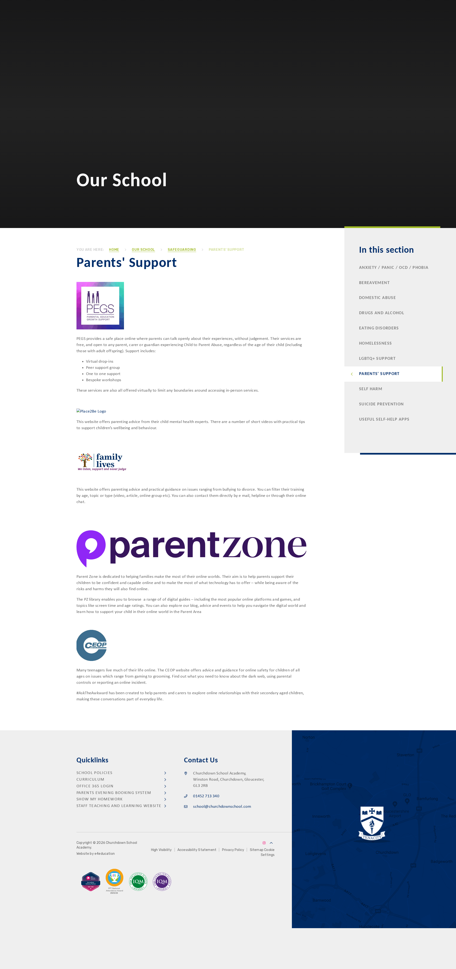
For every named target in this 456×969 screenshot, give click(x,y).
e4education (105, 854)
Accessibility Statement (196, 850)
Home (114, 250)
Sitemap (256, 850)
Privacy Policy (233, 850)
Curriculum (90, 779)
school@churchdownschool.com (222, 806)
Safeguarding (182, 250)
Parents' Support (226, 250)
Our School (143, 250)
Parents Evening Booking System (113, 793)
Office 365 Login (95, 786)
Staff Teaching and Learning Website (118, 806)
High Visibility (161, 850)
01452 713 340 (206, 796)
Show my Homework (99, 799)
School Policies (94, 773)
